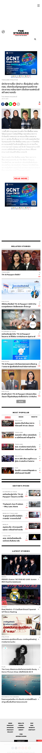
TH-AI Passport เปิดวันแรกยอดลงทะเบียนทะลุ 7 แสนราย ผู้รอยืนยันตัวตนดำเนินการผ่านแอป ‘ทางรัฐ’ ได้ (19, 365)
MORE (21, 401)
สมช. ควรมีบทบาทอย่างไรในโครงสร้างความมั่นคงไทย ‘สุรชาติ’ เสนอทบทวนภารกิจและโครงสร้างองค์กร (26, 448)
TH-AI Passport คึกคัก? (11, 274)
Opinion (10, 727)
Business (5, 697)
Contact (31, 729)
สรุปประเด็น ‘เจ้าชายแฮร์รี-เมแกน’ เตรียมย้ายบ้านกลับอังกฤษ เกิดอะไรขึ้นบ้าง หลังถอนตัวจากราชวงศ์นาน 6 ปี (13, 528)
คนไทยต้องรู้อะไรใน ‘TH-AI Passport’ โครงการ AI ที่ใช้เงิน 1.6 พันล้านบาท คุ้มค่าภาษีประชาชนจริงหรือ (18, 335)
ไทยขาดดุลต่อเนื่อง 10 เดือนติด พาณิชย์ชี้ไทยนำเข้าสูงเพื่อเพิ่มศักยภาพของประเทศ (19, 700)
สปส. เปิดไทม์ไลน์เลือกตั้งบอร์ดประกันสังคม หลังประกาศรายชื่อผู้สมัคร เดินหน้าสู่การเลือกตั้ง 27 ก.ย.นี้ (13, 539)
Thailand (5, 80)
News (10, 723)
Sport (4, 607)
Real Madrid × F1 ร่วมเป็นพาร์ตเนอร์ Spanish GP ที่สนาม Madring (19, 610)
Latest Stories (21, 551)
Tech (14, 331)
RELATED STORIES (21, 246)
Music (4, 577)
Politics (14, 80)
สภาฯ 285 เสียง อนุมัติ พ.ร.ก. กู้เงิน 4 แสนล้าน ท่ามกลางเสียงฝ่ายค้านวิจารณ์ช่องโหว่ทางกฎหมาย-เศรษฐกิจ (26, 459)
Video (21, 725)
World (5, 513)
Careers (21, 727)
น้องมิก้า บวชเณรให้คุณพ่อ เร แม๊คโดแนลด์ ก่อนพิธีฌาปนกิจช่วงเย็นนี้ (26, 471)
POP (16, 468)
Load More (21, 706)
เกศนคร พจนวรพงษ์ (10, 97)
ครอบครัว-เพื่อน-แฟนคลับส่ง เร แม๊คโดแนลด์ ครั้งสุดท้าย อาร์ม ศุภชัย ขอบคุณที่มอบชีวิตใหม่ (26, 436)
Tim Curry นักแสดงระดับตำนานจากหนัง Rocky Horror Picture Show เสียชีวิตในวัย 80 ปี (19, 670)
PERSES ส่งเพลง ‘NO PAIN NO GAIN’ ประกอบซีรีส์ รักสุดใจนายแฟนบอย (19, 580)
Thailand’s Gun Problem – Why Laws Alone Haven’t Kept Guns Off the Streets (13, 505)
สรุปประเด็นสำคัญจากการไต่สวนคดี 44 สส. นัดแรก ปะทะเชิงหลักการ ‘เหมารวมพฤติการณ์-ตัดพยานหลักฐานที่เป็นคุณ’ (24, 424)
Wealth (21, 723)
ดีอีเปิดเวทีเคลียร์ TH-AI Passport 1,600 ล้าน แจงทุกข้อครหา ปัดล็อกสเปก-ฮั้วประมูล (19, 305)
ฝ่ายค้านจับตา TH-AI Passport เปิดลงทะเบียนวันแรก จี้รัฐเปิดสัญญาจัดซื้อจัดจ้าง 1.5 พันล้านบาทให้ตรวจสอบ (19, 395)
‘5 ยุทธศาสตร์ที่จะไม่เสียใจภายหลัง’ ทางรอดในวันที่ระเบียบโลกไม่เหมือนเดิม (12, 517)
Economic (6, 331)
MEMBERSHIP (21, 741)
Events (32, 727)
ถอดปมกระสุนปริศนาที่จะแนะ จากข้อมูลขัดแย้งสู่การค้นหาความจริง (19, 640)
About (21, 729)
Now (31, 725)
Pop (31, 723)
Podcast (10, 725)
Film (3, 667)
